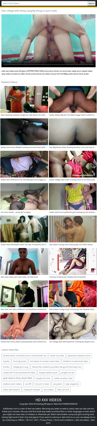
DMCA (21, 420)
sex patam (57, 384)
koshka (6, 367)
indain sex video (57, 355)
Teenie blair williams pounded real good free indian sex (56, 367)
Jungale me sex (67, 372)
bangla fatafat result (48, 372)
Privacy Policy (46, 420)
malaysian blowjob (32, 389)
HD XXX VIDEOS (48, 399)
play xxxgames (72, 384)
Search (91, 3)
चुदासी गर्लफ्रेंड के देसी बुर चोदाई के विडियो (17, 378)
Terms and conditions (64, 420)
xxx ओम (28, 384)
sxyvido (6, 361)
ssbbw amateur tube (63, 378)
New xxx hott (63, 389)
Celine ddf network (11, 389)
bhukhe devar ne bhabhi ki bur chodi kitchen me (24, 355)
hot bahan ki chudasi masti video (45, 361)
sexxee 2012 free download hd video (19, 372)
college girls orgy (20, 367)
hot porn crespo (42, 384)
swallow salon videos (12, 384)
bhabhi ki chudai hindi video (75, 361)
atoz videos (49, 389)
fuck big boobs (19, 361)
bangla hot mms (43, 378)
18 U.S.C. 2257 (32, 420)
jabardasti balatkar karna (79, 355)
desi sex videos (82, 420)
